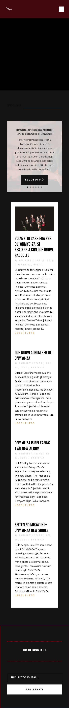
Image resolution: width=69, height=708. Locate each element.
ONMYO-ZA (24, 264)
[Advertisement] (34, 54)
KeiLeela (25, 260)
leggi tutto (25, 332)
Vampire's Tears (30, 363)
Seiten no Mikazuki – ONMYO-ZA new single (32, 527)
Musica (38, 264)
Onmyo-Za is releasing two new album (32, 445)
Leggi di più (34, 179)
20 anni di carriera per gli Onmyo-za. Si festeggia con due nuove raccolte (34, 247)
